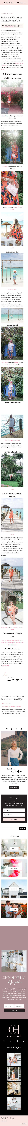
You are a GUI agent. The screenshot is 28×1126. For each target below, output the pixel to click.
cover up (10, 289)
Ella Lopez (5, 704)
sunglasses (12, 440)
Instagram (6, 665)
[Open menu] (25, 3)
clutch (7, 116)
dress (3, 116)
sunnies (4, 166)
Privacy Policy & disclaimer (13, 1119)
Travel (11, 13)
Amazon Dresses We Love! (9, 640)
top (2, 362)
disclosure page (9, 26)
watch (12, 248)
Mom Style (4, 13)
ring (20, 207)
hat (15, 289)
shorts (6, 362)
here (2, 70)
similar (15, 207)
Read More (14, 787)
